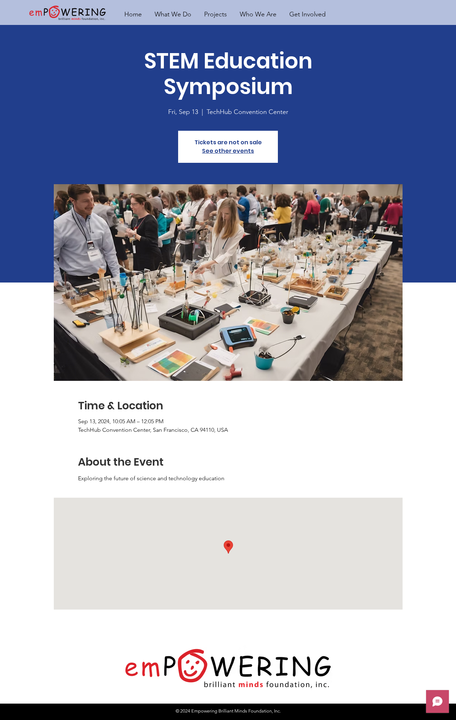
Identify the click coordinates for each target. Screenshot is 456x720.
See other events (228, 151)
